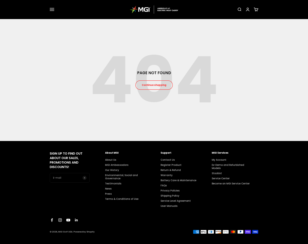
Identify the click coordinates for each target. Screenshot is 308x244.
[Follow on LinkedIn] (76, 220)
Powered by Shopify (84, 231)
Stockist (217, 173)
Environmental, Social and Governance (121, 177)
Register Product (171, 165)
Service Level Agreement (176, 201)
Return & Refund (171, 170)
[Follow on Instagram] (60, 220)
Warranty (167, 175)
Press (108, 193)
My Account (219, 159)
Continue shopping (154, 85)
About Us (110, 159)
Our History (112, 170)
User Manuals (169, 206)
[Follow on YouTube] (68, 220)
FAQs (164, 185)
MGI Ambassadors (116, 165)
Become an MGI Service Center (231, 183)
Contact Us (168, 159)
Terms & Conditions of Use (121, 199)
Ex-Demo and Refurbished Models (228, 166)
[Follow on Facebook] (52, 220)
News (108, 188)
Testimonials (113, 183)
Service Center (221, 178)
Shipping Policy (170, 195)
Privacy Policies (170, 190)
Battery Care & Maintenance (178, 180)
